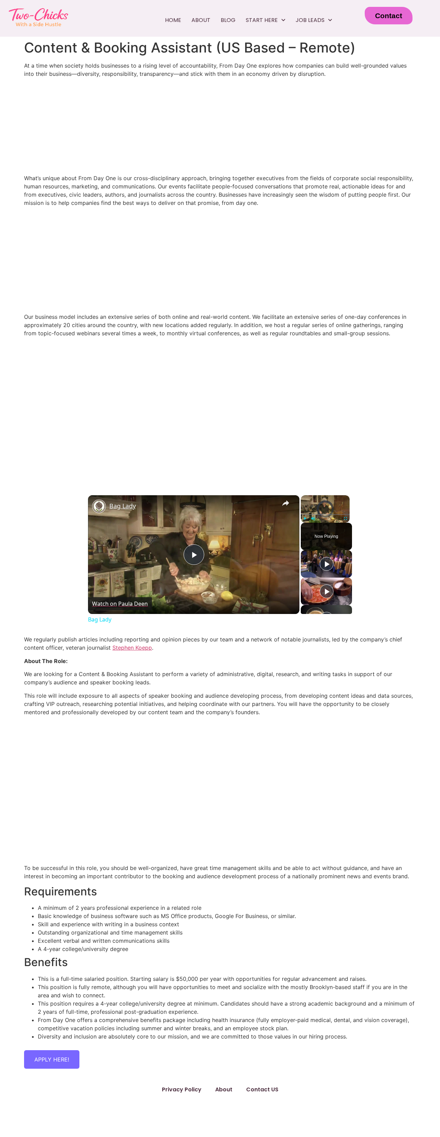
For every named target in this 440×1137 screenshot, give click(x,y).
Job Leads (310, 20)
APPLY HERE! (51, 1059)
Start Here (262, 20)
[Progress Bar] (325, 514)
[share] (285, 503)
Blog (228, 20)
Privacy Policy (181, 1089)
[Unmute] (313, 518)
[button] (265, 20)
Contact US (262, 1089)
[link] (99, 506)
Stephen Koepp (132, 647)
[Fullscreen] (345, 518)
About (200, 20)
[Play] (305, 518)
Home (173, 20)
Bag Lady (122, 506)
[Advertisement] (220, 260)
